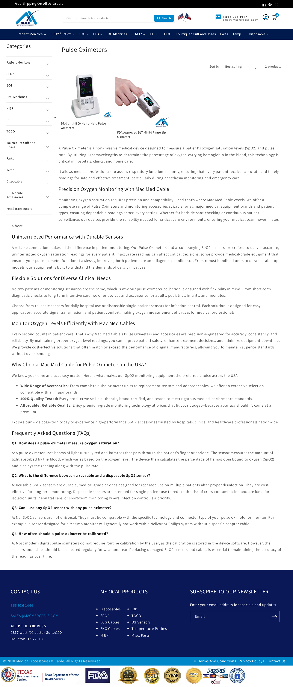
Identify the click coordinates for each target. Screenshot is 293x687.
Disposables (110, 608)
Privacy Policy (250, 660)
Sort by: (215, 66)
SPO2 (105, 615)
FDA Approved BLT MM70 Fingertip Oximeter (141, 135)
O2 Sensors (141, 622)
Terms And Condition (216, 660)
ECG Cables (110, 622)
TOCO (136, 615)
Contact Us (276, 660)
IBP (134, 608)
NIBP (104, 635)
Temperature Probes (149, 628)
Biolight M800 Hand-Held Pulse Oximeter (83, 125)
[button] (29, 62)
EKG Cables (110, 628)
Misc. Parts (140, 635)
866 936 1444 (22, 605)
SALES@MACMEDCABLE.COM (35, 615)
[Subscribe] (274, 616)
